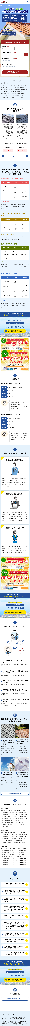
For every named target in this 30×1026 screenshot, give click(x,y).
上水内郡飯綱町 (21, 832)
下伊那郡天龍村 (22, 862)
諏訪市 (3, 826)
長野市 (20, 838)
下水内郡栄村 (9, 840)
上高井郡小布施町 (23, 834)
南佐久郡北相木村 (14, 818)
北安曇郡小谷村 (14, 838)
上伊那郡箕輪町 (5, 850)
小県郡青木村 (9, 810)
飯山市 (14, 832)
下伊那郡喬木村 (5, 862)
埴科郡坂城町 (8, 832)
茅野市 (23, 810)
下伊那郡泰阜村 (22, 864)
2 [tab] (10, 42)
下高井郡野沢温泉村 (6, 842)
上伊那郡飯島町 (13, 848)
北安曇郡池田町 (22, 836)
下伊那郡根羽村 (5, 860)
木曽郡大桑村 (21, 854)
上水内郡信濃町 (14, 834)
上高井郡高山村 (5, 836)
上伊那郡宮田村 (14, 850)
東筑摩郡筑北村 (14, 812)
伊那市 (7, 848)
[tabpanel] (9, 31)
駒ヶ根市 (11, 856)
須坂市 (23, 842)
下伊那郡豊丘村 (5, 864)
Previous (3, 156)
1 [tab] (8, 42)
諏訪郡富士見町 (5, 824)
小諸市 (21, 816)
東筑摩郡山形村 (14, 814)
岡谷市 (13, 822)
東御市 (7, 826)
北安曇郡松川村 (5, 838)
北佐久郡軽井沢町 (23, 814)
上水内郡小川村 (5, 834)
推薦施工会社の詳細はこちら (15, 998)
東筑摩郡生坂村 (22, 812)
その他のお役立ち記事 (15, 793)
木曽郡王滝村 (5, 856)
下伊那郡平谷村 (14, 858)
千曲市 (2, 832)
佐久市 (17, 822)
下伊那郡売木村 (14, 864)
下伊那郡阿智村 (18, 856)
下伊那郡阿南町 (5, 858)
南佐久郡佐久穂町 (6, 822)
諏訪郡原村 (13, 824)
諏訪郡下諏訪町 (20, 824)
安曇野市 (3, 810)
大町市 (3, 840)
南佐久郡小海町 (23, 818)
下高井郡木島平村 (18, 840)
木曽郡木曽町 (21, 852)
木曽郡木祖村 (5, 854)
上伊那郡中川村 (22, 850)
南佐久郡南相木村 (6, 820)
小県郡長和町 (17, 810)
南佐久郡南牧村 (15, 820)
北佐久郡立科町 (15, 816)
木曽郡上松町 (13, 852)
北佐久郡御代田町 (6, 816)
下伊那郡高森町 (14, 862)
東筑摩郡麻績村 (5, 814)
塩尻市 (21, 822)
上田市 (12, 826)
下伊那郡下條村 (22, 860)
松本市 (26, 816)
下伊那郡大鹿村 (14, 860)
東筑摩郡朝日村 (5, 812)
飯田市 (2, 848)
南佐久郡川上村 (5, 818)
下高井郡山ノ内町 (16, 842)
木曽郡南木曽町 (13, 854)
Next (21, 31)
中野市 (25, 838)
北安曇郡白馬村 (14, 836)
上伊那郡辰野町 (5, 852)
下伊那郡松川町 (22, 858)
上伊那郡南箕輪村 (22, 848)
